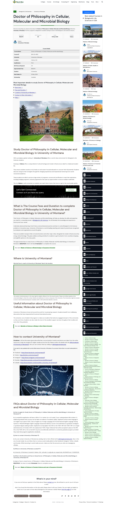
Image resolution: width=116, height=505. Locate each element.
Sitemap (101, 502)
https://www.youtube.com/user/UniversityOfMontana (35, 360)
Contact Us (33, 502)
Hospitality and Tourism (90, 266)
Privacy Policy (82, 502)
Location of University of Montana (25, 92)
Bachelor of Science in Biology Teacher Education (91, 351)
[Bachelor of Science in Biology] (93, 130)
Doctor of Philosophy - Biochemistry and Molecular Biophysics (92, 389)
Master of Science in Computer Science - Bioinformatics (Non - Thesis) (92, 430)
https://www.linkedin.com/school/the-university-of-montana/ (38, 363)
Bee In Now (61, 502)
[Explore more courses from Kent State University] (84, 70)
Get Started (71, 190)
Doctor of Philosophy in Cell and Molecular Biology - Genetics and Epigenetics (91, 424)
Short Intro (18, 87)
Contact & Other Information (23, 95)
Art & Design (56, 2)
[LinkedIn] (68, 496)
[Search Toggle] (102, 1)
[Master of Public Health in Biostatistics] (93, 55)
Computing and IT (89, 217)
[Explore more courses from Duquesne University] (84, 121)
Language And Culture (90, 288)
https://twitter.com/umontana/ (28, 355)
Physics (86, 320)
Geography (87, 248)
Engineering (74, 2)
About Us (27, 502)
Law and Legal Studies (90, 294)
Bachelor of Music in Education (91, 405)
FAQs (16, 97)
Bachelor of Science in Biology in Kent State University (36, 326)
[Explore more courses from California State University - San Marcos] (84, 94)
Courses (49, 2)
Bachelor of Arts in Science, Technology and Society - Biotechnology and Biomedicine (92, 408)
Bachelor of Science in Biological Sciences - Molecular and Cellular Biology (91, 355)
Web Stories (82, 2)
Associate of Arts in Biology (91, 400)
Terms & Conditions (92, 502)
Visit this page (65, 489)
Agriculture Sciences (89, 181)
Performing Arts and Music (91, 308)
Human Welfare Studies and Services (91, 273)
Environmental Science (90, 236)
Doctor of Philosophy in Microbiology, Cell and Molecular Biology (92, 382)
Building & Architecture (90, 199)
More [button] (97, 2)
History (86, 260)
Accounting (87, 175)
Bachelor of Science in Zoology (91, 349)
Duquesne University (92, 122)
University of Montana (39, 11)
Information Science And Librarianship (90, 281)
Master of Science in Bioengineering (92, 435)
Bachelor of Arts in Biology (90, 432)
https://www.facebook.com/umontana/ (32, 352)
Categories (15, 502)
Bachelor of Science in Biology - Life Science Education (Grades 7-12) (92, 345)
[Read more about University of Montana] (15, 42)
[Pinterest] (75, 496)
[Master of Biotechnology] (93, 31)
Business (86, 205)
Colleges (43, 2)
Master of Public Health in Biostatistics (90, 66)
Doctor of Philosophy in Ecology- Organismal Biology (91, 411)
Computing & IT (65, 2)
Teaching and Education (90, 332)
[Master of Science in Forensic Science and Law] (93, 153)
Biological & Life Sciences (25, 11)
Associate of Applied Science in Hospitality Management (91, 371)
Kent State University (92, 71)
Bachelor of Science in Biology (92, 140)
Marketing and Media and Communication (91, 301)
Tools (92, 2)
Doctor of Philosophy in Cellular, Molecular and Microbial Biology (91, 402)
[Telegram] (78, 496)
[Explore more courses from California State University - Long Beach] (84, 45)
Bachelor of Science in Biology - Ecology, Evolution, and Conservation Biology (91, 415)
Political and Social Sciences (91, 326)
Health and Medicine (89, 254)
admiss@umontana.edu (59, 344)
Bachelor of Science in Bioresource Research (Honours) (92, 392)
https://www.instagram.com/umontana (32, 357)
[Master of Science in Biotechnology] (93, 106)
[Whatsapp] (71, 496)
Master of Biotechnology (90, 42)
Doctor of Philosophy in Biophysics (92, 369)
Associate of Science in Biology (91, 417)
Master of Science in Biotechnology (89, 117)
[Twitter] (62, 496)
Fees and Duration (20, 90)
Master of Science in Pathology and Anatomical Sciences (92, 377)
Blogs (88, 2)
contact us (50, 482)
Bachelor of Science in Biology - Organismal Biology (91, 438)
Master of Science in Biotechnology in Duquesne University (38, 248)
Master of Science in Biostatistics (92, 347)
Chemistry (87, 211)
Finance (86, 242)
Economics (87, 223)
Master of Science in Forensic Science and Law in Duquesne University (41, 467)
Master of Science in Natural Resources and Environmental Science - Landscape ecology (92, 366)
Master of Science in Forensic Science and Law (91, 164)
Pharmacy (87, 314)
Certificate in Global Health (91, 341)
